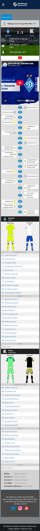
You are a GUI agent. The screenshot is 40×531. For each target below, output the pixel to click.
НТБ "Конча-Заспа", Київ (18, 45)
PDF (34, 24)
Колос (32, 35)
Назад (4, 23)
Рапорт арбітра (6, 17)
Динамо (8, 35)
